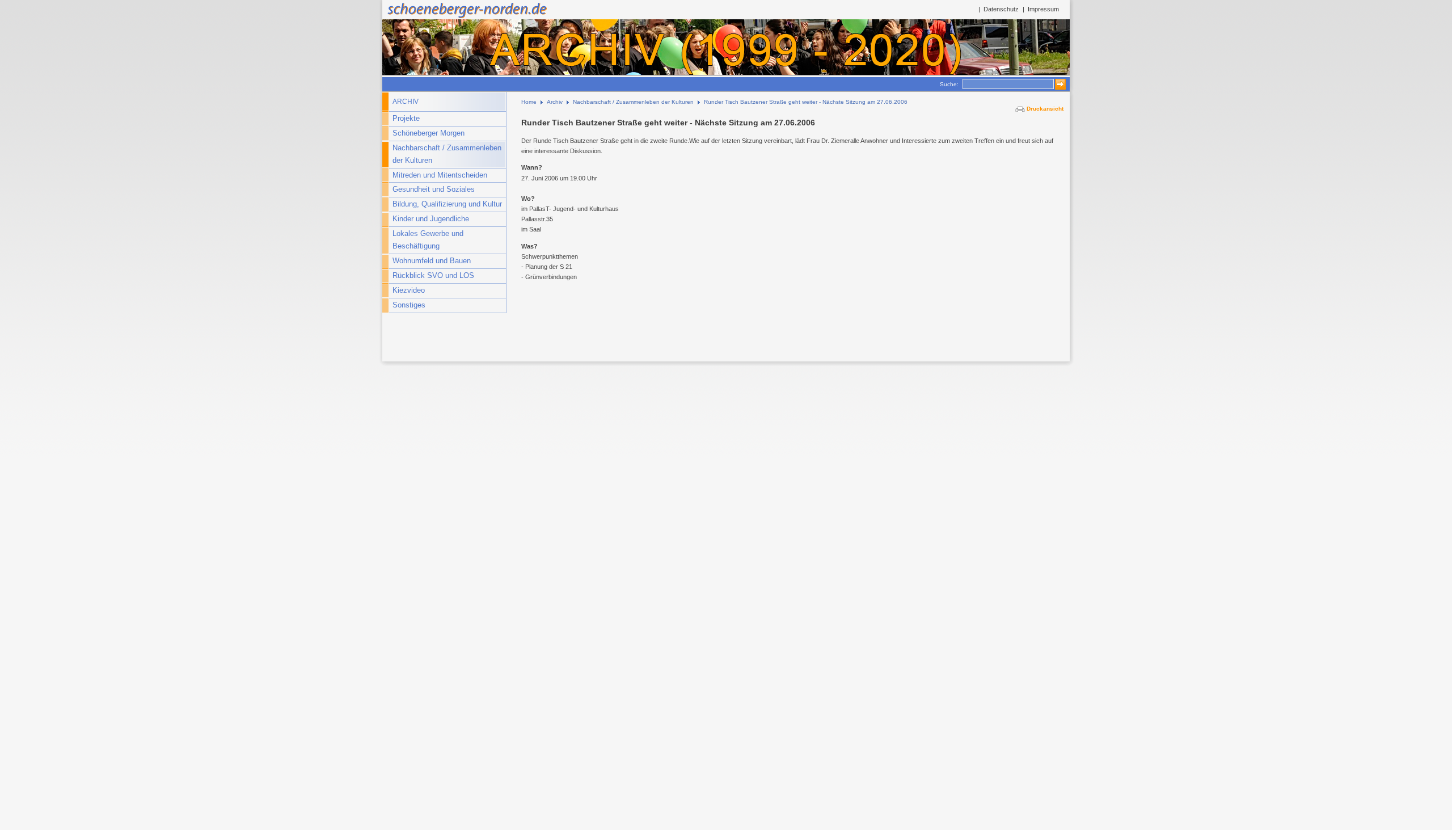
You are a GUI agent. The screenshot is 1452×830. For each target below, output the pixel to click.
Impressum (1043, 9)
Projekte (406, 119)
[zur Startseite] (466, 17)
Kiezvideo (408, 290)
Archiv (405, 102)
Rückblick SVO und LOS (433, 276)
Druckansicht (1045, 109)
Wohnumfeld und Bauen (431, 261)
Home (529, 102)
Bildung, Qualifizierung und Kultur (447, 204)
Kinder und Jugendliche (430, 219)
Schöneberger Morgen (428, 133)
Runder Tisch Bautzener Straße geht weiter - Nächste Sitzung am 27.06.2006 (805, 102)
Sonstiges (408, 305)
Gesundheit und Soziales (433, 189)
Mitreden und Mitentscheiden (439, 175)
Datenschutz (1001, 9)
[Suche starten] (1057, 84)
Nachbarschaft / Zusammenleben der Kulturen (446, 154)
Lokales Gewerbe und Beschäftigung (427, 240)
